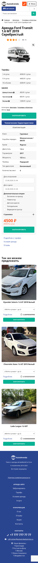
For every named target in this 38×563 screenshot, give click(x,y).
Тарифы (19, 492)
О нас (19, 511)
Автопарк (16, 20)
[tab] (19, 122)
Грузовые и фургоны (29, 20)
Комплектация (19, 127)
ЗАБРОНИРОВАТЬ (19, 115)
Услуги (19, 501)
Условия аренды (10, 241)
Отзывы (7, 245)
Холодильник (12, 206)
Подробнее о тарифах (12, 238)
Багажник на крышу (15, 196)
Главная (7, 20)
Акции (19, 520)
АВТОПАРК (10, 9)
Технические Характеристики (19, 123)
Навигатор (11, 200)
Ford (8, 110)
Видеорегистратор (14, 209)
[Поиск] (33, 13)
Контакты (19, 524)
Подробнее (7, 314)
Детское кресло (13, 203)
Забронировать (19, 488)
